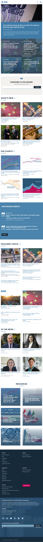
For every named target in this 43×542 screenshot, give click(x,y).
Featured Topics (10, 244)
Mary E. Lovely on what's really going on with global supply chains (23, 215)
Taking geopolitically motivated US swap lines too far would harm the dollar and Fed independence (10, 265)
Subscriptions (4, 461)
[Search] (37, 2)
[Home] (5, 2)
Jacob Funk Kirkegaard (27, 174)
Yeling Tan (3, 121)
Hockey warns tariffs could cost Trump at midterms (10, 373)
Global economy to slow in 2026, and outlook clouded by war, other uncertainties (9, 320)
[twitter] (3, 518)
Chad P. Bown (25, 315)
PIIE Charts (7, 151)
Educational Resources (6, 480)
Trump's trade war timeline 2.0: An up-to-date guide (10, 420)
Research (4, 468)
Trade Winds (4, 492)
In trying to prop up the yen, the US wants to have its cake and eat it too (21, 26)
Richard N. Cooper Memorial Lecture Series (10, 490)
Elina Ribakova (27, 376)
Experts (24, 468)
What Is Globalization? (8, 440)
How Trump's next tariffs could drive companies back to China (31, 314)
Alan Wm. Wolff (26, 279)
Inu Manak (26, 352)
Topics (24, 452)
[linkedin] (7, 518)
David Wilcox (13, 282)
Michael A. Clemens (28, 66)
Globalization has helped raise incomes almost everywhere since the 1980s (32, 439)
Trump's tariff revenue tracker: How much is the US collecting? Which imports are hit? (10, 172)
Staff (3, 456)
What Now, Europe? (6, 493)
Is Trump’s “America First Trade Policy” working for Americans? (32, 349)
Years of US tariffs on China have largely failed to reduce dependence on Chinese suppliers (10, 195)
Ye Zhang (15, 174)
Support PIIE (26, 485)
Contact (3, 460)
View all (5, 234)
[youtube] (11, 518)
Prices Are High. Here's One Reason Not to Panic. (10, 313)
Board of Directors (5, 454)
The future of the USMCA (30, 420)
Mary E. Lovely (6, 66)
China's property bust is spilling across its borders (32, 320)
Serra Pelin (3, 276)
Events (4, 484)
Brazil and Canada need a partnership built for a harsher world (10, 141)
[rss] (18, 518)
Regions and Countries (26, 456)
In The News (7, 329)
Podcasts (4, 475)
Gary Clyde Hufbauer (5, 174)
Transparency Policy (6, 463)
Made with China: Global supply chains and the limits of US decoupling (10, 63)
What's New (7, 98)
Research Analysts (26, 471)
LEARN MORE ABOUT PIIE (7, 506)
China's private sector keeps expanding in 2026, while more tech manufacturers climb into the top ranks (32, 195)
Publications (4, 471)
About (3, 452)
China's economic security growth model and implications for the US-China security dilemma (11, 45)
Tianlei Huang (25, 197)
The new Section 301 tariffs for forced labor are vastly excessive (31, 118)
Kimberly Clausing (6, 376)
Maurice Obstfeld (14, 267)
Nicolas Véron (35, 197)
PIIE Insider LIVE (5, 488)
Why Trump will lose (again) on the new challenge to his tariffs (32, 277)
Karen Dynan (3, 282)
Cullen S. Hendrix (27, 51)
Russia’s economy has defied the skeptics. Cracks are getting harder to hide (32, 373)
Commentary (4, 473)
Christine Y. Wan (14, 197)
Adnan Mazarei (4, 267)
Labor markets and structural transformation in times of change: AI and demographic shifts (21, 227)
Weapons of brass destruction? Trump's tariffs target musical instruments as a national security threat (31, 46)
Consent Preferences (7, 514)
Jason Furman (4, 314)
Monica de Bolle (4, 142)
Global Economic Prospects (7, 486)
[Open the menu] (40, 2)
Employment (4, 458)
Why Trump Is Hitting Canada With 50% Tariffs (10, 349)
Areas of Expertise (26, 454)
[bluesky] (22, 518)
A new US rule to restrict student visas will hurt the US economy (31, 63)
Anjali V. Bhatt (9, 219)
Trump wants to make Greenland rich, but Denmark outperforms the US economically (32, 172)
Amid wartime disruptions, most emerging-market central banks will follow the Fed (10, 272)
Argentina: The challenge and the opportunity (8, 306)
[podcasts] (14, 518)
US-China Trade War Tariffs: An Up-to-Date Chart (32, 400)
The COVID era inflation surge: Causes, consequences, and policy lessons (10, 281)
